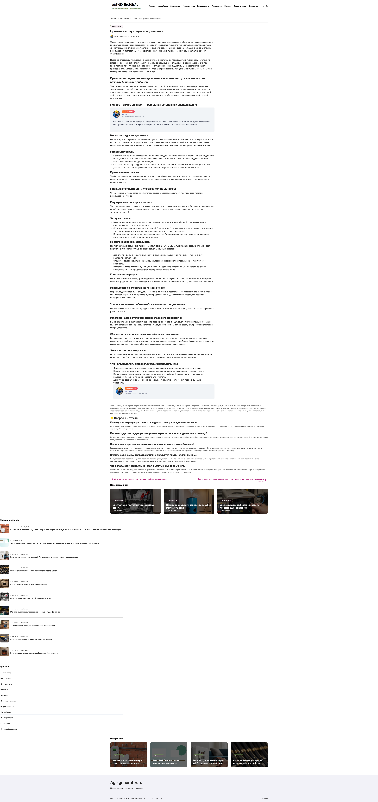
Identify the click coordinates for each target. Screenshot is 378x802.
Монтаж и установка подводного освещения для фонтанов (35, 612)
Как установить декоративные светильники (28, 584)
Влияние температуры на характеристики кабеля (31, 639)
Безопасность (203, 6)
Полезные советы (8, 701)
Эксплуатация (240, 6)
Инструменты (189, 6)
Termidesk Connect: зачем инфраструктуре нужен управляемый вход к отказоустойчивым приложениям (54, 543)
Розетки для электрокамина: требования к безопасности (34, 653)
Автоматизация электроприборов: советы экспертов (32, 626)
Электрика (253, 6)
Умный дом (163, 6)
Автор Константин (120, 36)
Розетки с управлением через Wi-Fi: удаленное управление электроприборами (44, 557)
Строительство (7, 707)
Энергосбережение (9, 729)
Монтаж (227, 6)
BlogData (147, 798)
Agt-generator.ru (126, 782)
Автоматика (217, 6)
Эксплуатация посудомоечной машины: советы (30, 598)
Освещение (175, 6)
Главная (152, 6)
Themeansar (157, 798)
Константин (15, 527)
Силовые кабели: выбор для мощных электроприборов (33, 571)
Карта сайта (263, 798)
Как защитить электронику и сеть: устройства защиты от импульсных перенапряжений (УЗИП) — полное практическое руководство (66, 530)
